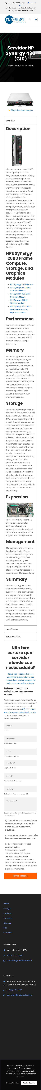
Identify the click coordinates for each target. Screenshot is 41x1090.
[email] (28, 3)
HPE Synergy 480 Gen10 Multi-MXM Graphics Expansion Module (20, 309)
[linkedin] (35, 3)
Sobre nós (7, 932)
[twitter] (20, 5)
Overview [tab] (10, 120)
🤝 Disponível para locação (20, 110)
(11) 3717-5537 (28, 709)
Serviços (7, 908)
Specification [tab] (12, 629)
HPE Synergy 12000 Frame (21, 284)
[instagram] (23, 5)
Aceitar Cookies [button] (29, 1083)
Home (6, 903)
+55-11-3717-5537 (28, 10)
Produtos (7, 913)
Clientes (7, 923)
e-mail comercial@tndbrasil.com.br (20, 712)
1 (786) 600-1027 (14, 990)
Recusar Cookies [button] (12, 1083)
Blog (5, 928)
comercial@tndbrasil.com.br (24, 8)
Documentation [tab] (13, 636)
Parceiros (7, 918)
